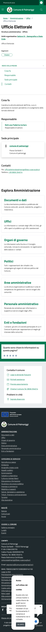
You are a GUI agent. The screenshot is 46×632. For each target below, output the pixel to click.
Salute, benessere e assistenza (13, 492)
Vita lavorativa (6, 500)
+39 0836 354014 (15, 172)
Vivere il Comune (9, 524)
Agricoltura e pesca (8, 462)
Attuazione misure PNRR (10, 582)
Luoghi (3, 530)
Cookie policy (6, 588)
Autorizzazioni (6, 473)
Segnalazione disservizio (10, 577)
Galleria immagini (8, 527)
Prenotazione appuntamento (12, 574)
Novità (4, 507)
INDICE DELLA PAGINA (9, 65)
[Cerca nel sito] (41, 9)
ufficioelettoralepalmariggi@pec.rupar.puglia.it (22, 169)
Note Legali (5, 593)
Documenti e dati (7, 435)
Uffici (28, 18)
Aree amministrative (9, 445)
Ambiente (5, 464)
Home (5, 18)
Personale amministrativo (11, 448)
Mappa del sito (6, 618)
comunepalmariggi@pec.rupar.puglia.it (15, 560)
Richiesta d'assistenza (9, 580)
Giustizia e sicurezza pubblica (12, 483)
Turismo (4, 497)
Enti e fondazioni (7, 451)
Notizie (4, 511)
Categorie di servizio (10, 459)
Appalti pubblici (7, 470)
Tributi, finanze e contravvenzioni (14, 494)
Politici (3, 443)
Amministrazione (16, 18)
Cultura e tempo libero (9, 478)
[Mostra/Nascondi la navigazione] (2, 9)
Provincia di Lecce (9, 2)
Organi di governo (8, 440)
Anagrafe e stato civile (9, 467)
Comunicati (5, 513)
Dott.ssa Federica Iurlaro (16, 124)
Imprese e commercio (9, 486)
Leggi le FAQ (6, 571)
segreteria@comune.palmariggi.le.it (19, 564)
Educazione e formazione (10, 481)
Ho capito (20, 624)
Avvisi (3, 516)
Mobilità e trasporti (8, 489)
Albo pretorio (6, 596)
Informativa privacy (8, 590)
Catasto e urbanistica (9, 475)
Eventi (3, 533)
